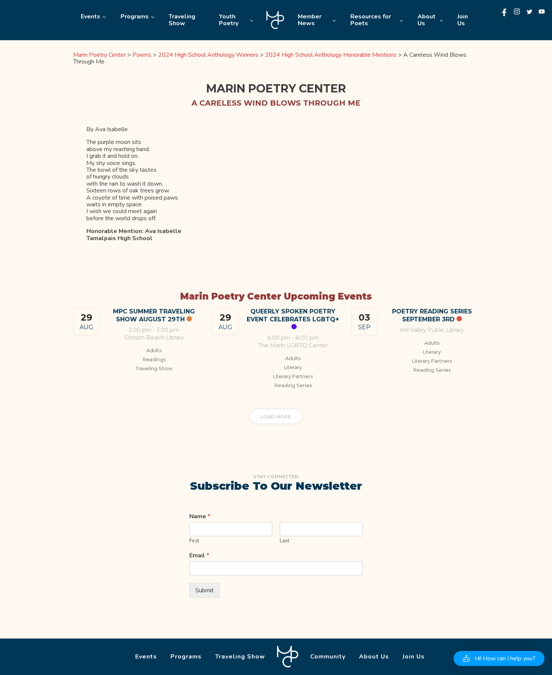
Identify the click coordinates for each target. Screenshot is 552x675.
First (194, 541)
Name (199, 517)
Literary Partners (293, 376)
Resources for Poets (370, 19)
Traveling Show (182, 19)
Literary (293, 367)
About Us (427, 19)
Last (284, 541)
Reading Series (293, 385)
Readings (154, 359)
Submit (204, 590)
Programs (135, 16)
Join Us (462, 19)
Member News (309, 19)
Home (275, 20)
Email (199, 556)
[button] (499, 658)
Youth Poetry (228, 19)
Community (327, 656)
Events (90, 16)
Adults (153, 350)
